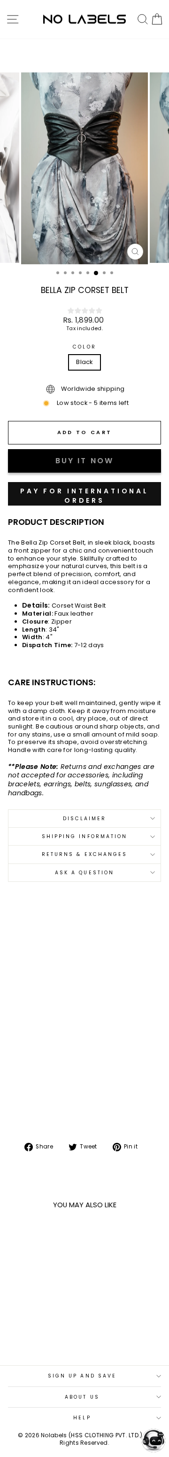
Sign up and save (82, 1375)
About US (82, 1397)
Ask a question (84, 872)
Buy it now (84, 494)
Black (84, 361)
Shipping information (85, 836)
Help (82, 1417)
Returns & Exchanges (85, 854)
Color (84, 347)
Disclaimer (85, 818)
